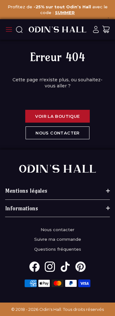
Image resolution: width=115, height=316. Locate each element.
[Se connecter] (96, 29)
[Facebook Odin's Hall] (34, 267)
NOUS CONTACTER (57, 132)
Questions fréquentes (57, 249)
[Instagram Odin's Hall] (50, 267)
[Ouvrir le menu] (9, 29)
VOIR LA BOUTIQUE (57, 116)
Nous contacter (57, 229)
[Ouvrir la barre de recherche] (19, 29)
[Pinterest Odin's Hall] (80, 267)
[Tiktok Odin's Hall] (65, 267)
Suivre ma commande (57, 239)
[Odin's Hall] (57, 29)
